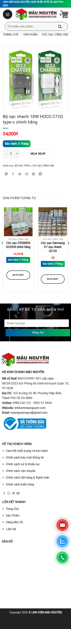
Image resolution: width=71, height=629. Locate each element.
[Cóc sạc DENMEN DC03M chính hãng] (18, 221)
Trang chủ (11, 34)
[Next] (68, 250)
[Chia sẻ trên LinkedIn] (40, 174)
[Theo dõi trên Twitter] (13, 493)
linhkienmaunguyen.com (30, 408)
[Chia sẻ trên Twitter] (20, 174)
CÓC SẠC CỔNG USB (55, 34)
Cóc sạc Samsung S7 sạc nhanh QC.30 (53, 247)
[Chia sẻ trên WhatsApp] (6, 174)
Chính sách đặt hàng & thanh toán (27, 477)
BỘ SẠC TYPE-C (23, 165)
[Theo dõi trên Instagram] (8, 493)
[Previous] (3, 250)
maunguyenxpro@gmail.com (28, 412)
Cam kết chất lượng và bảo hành (27, 451)
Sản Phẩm (30, 34)
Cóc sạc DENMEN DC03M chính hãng (18, 245)
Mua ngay (38, 153)
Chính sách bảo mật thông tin (25, 457)
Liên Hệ (11, 529)
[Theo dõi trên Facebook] (4, 493)
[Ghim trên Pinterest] (33, 174)
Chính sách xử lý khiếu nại (23, 464)
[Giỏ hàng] (63, 14)
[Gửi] (62, 26)
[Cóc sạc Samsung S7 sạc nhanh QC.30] (52, 221)
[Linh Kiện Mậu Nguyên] (36, 14)
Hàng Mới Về (14, 522)
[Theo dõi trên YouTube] (18, 493)
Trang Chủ (12, 509)
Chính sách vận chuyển (20, 471)
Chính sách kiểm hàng (20, 484)
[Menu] (8, 14)
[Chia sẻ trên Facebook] (13, 174)
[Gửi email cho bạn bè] (27, 174)
